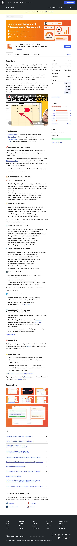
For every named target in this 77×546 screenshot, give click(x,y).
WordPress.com (63, 521)
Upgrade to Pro (10, 334)
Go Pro (10, 141)
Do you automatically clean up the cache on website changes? (23, 457)
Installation (26, 54)
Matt (61, 523)
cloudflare (68, 86)
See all (69, 123)
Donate (48, 525)
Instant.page (27, 304)
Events (47, 523)
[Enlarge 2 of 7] (31, 389)
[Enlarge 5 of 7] (31, 398)
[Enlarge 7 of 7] (46, 406)
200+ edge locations (12, 161)
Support (69, 54)
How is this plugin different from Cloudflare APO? (19, 436)
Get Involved (49, 521)
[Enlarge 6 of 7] (46, 398)
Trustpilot (19, 379)
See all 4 (69, 80)
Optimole (19, 49)
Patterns (21, 528)
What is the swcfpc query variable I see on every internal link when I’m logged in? (17, 451)
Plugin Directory (10, 7)
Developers (35, 525)
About (7, 521)
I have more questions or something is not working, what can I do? (24, 486)
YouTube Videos (12, 139)
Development (36, 54)
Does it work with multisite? (13, 476)
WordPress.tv (37, 528)
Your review (55, 123)
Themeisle (27, 377)
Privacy (8, 528)
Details (9, 54)
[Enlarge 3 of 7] (46, 389)
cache (66, 83)
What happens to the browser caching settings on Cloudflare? (23, 471)
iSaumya (32, 506)
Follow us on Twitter (21, 373)
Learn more (39, 320)
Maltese (22, 536)
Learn (34, 521)
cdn (69, 83)
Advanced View (56, 97)
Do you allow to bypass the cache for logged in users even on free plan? (16, 446)
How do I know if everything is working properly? (19, 441)
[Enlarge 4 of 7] (17, 398)
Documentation (12, 134)
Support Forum (12, 137)
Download (67, 46)
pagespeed (67, 89)
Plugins (21, 525)
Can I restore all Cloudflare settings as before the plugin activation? (24, 462)
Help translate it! (49, 11)
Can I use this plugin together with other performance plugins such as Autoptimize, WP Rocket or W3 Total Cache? (23, 481)
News (7, 523)
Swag (48, 528)
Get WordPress (70, 2)
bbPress (62, 525)
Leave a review (10, 373)
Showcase (22, 521)
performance (67, 92)
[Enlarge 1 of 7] (17, 389)
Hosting (8, 525)
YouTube (30, 373)
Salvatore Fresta (13, 506)
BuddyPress (62, 528)
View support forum (57, 142)
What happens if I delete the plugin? (16, 466)
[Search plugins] (21, 16)
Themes (21, 523)
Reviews (17, 54)
